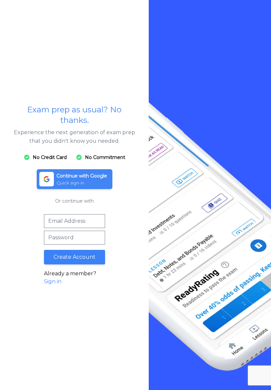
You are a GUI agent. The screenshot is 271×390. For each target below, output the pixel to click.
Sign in (52, 281)
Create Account (75, 257)
